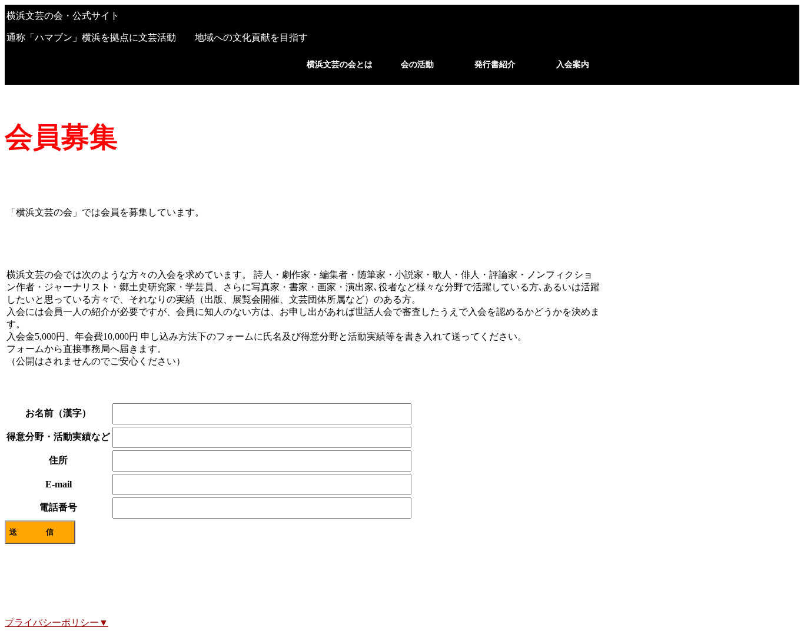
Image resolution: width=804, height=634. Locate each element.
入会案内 (572, 64)
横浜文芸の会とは (340, 64)
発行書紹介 (495, 64)
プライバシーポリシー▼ (56, 623)
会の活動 (417, 64)
